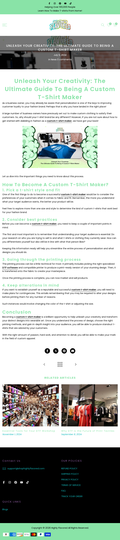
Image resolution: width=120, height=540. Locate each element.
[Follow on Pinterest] (60, 3)
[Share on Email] (72, 351)
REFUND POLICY (69, 468)
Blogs (5, 509)
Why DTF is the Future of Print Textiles (88, 431)
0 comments (64, 59)
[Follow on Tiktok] (71, 3)
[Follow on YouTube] (65, 3)
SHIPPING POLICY (70, 474)
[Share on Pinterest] (64, 351)
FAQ (63, 490)
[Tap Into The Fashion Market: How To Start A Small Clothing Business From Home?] (44, 364)
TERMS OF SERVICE (71, 485)
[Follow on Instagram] (55, 3)
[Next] (114, 405)
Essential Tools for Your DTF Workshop (28, 431)
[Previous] (5, 405)
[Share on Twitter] (55, 351)
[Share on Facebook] (47, 351)
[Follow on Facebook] (49, 3)
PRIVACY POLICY (69, 479)
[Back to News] (60, 364)
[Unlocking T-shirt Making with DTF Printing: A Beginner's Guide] (75, 364)
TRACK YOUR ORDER (71, 496)
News (54, 59)
